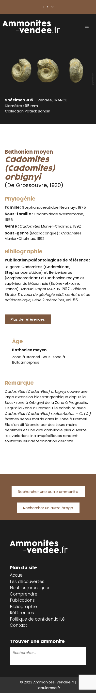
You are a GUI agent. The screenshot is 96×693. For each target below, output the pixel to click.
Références (22, 613)
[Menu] (87, 26)
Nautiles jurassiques (30, 588)
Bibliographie (23, 607)
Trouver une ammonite (37, 642)
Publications (22, 600)
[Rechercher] (13, 661)
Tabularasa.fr (48, 687)
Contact (18, 625)
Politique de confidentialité (37, 619)
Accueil (17, 575)
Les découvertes (27, 581)
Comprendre (23, 594)
